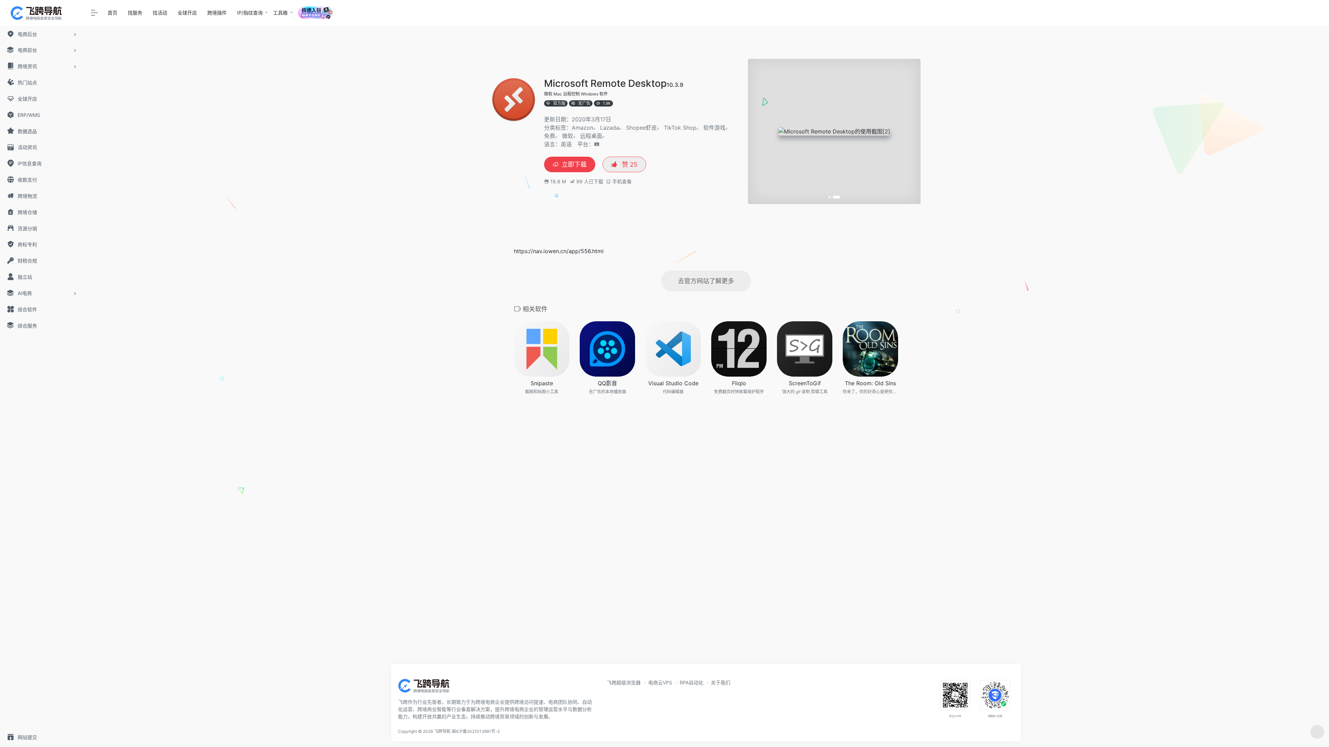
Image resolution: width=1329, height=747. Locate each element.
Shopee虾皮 (641, 127)
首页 (112, 13)
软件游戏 (714, 127)
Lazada (609, 127)
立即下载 (574, 164)
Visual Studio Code (673, 383)
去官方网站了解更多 (706, 281)
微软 (567, 135)
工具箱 (280, 13)
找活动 (160, 13)
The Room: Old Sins (870, 383)
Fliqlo (739, 383)
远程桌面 (591, 135)
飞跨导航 (442, 731)
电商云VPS (660, 682)
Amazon (582, 127)
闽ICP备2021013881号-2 (476, 731)
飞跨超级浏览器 (624, 682)
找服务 (135, 13)
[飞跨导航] (429, 687)
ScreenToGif (805, 383)
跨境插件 (217, 13)
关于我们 (720, 682)
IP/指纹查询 (250, 13)
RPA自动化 (691, 682)
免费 (549, 135)
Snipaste (542, 383)
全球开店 (187, 13)
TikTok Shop (680, 127)
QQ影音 (607, 383)
